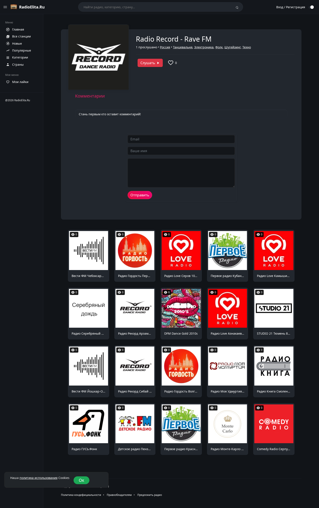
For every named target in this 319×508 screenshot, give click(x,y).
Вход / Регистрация (290, 7)
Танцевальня (182, 47)
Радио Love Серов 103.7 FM (181, 276)
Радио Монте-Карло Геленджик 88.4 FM (228, 449)
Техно (246, 47)
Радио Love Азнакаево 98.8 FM (228, 333)
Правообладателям (119, 495)
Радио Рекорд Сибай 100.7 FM (135, 391)
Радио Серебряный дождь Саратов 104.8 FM (88, 333)
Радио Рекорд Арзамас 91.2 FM (135, 333)
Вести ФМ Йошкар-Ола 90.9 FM (88, 391)
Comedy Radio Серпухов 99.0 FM (274, 449)
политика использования (39, 478)
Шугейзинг (232, 47)
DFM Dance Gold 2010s (181, 333)
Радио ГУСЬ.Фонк (84, 449)
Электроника (204, 47)
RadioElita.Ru (32, 7)
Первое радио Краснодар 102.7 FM (181, 449)
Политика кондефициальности (81, 495)
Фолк (219, 47)
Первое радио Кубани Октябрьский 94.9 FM (228, 276)
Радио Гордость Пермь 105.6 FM (135, 276)
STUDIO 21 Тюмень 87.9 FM (274, 333)
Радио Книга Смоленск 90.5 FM (274, 391)
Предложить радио (149, 495)
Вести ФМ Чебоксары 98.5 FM (88, 276)
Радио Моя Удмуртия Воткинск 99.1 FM (228, 391)
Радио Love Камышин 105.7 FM (274, 276)
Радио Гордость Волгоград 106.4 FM (181, 391)
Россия (165, 47)
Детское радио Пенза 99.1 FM (135, 449)
